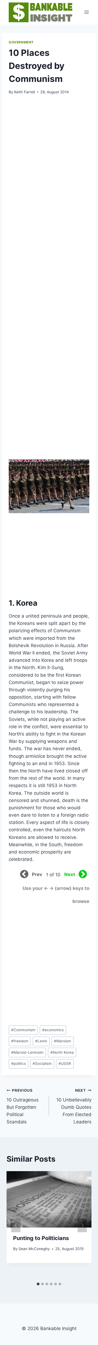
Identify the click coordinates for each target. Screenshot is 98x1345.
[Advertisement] (48, 140)
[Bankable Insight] (40, 12)
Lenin (41, 1041)
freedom (19, 1041)
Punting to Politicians (41, 1238)
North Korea (62, 1052)
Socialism (42, 1063)
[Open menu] (86, 12)
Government (21, 42)
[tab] (38, 1284)
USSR (65, 1063)
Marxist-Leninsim (27, 1052)
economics (53, 1030)
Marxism (62, 1041)
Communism (23, 1030)
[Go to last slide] (15, 1225)
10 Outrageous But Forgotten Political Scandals (23, 1106)
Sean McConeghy (34, 1249)
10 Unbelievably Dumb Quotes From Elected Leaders (73, 1106)
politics (18, 1063)
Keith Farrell (24, 92)
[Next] (82, 1225)
